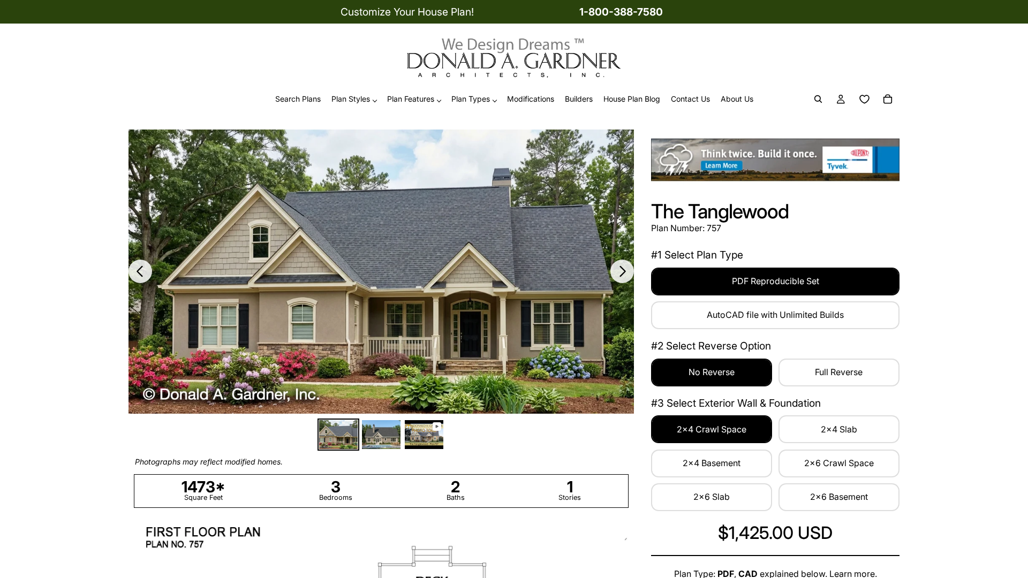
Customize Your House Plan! (407, 11)
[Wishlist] (864, 99)
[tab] (338, 434)
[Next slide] (622, 271)
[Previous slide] (140, 271)
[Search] (818, 99)
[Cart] (888, 99)
